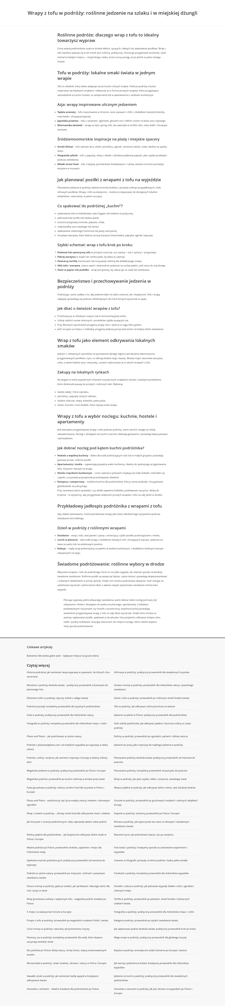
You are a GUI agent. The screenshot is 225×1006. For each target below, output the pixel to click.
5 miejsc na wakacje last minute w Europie (49, 911)
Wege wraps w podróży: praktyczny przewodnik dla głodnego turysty (150, 937)
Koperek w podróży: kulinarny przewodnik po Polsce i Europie (146, 813)
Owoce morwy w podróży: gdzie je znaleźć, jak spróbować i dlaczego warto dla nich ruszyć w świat (68, 888)
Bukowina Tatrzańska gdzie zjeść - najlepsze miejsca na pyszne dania (63, 655)
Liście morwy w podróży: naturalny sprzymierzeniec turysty (58, 928)
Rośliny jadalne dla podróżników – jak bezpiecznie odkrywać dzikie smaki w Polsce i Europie (66, 837)
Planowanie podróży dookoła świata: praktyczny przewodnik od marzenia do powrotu (154, 760)
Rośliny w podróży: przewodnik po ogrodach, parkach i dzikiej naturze (151, 736)
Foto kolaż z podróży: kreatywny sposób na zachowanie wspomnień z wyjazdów (150, 849)
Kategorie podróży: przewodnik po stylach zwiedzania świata (146, 920)
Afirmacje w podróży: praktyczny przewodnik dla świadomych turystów (151, 672)
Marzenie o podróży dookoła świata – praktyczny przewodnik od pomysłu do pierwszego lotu (67, 687)
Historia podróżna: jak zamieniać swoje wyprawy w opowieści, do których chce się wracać (68, 674)
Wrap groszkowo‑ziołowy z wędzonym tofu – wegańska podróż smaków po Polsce (66, 901)
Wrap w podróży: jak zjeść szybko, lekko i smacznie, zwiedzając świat (150, 779)
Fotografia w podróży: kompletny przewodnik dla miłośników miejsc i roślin (67, 723)
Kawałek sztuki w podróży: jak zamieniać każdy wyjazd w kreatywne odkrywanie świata (62, 978)
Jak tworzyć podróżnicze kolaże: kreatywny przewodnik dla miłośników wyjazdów (151, 965)
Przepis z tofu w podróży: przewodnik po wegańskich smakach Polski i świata (67, 920)
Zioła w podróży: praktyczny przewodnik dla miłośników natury (60, 714)
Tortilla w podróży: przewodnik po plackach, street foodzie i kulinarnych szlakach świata (151, 901)
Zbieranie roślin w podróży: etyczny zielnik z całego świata (57, 697)
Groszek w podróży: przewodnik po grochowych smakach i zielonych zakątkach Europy (156, 802)
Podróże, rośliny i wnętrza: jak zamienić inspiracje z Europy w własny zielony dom (67, 760)
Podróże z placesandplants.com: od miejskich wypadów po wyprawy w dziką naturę (67, 747)
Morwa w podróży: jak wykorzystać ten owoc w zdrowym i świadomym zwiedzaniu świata (151, 824)
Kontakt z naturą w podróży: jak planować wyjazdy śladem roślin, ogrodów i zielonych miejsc (154, 888)
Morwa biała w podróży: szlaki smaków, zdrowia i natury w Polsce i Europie (66, 963)
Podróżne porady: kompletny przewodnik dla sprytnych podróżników (63, 706)
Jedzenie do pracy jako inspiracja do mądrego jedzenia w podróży (148, 744)
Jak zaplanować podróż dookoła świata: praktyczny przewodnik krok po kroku (155, 928)
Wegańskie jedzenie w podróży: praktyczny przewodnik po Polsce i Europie (66, 770)
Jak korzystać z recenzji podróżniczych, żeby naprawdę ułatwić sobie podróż (67, 821)
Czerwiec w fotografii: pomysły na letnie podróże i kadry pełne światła (151, 860)
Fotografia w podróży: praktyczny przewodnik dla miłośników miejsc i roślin (154, 911)
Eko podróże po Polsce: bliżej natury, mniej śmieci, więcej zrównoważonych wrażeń (66, 952)
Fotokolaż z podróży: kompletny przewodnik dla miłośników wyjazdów (151, 873)
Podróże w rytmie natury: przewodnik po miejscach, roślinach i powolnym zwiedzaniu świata (66, 875)
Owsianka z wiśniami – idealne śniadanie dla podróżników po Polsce (63, 988)
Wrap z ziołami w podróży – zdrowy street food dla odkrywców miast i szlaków (68, 813)
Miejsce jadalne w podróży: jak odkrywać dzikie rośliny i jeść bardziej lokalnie (154, 787)
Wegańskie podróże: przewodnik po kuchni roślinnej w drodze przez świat (66, 779)
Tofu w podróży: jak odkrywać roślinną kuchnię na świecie (144, 706)
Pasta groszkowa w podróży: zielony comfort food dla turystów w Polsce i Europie (65, 790)
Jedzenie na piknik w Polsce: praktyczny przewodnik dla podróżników (150, 714)
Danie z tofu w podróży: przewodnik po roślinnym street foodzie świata (151, 697)
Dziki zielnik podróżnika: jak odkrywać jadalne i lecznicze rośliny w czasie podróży (152, 725)
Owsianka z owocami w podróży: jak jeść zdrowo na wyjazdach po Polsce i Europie (153, 991)
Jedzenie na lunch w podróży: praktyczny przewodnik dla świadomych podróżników (151, 978)
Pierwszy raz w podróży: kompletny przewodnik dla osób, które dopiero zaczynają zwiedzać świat (65, 939)
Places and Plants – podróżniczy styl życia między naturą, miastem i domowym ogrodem (68, 802)
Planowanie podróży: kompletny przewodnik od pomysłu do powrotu (150, 770)
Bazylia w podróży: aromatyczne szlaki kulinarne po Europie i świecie (150, 950)
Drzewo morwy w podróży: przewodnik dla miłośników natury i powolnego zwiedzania (153, 687)
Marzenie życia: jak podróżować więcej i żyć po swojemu (144, 834)
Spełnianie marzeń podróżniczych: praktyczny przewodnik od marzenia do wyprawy (66, 862)
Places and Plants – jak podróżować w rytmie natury (54, 736)
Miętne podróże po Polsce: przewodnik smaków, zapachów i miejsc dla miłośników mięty (64, 849)
